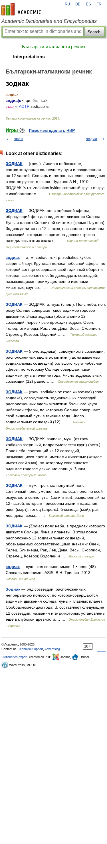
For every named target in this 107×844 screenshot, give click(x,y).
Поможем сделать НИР (52, 130)
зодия (91, 138)
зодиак (13, 257)
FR (98, 4)
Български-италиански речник (53, 46)
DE (77, 4)
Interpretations (29, 56)
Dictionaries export (14, 657)
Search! (95, 31)
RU (67, 4)
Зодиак (13, 589)
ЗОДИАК (14, 163)
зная (18, 138)
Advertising (52, 649)
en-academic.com (22, 9)
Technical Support (30, 649)
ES (88, 4)
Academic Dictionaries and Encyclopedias (49, 21)
